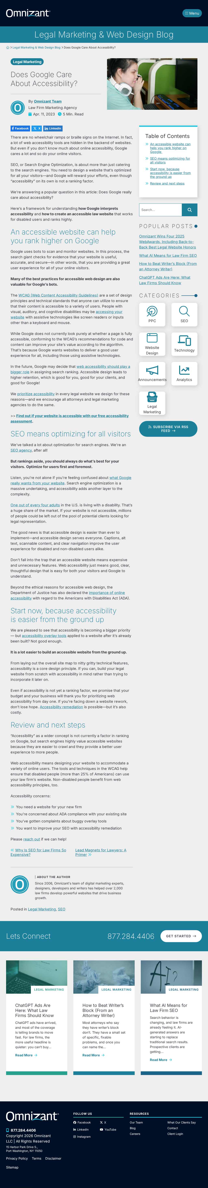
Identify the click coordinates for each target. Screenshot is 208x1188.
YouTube (110, 1129)
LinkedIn (52, 128)
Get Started (178, 936)
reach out (31, 839)
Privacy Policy (17, 1158)
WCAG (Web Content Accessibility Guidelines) (58, 295)
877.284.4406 (130, 936)
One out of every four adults (35, 505)
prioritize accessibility (36, 394)
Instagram (84, 1136)
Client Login (175, 1133)
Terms (36, 1158)
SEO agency (21, 450)
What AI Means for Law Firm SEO (168, 255)
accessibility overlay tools (44, 636)
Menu (194, 13)
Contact (172, 1128)
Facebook (20, 128)
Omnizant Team (48, 101)
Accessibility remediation (61, 707)
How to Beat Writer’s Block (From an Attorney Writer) (168, 266)
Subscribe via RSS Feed (170, 429)
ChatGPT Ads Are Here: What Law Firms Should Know (164, 280)
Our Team (136, 1122)
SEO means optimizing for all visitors (170, 160)
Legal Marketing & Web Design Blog (37, 47)
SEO (61, 909)
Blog (133, 1128)
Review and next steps (167, 183)
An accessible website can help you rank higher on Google (170, 148)
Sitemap (12, 1167)
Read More (36, 1055)
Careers (135, 1133)
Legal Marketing (27, 62)
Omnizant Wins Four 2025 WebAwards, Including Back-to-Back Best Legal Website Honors (167, 241)
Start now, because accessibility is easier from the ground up (170, 173)
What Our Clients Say (181, 1122)
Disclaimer (53, 1158)
